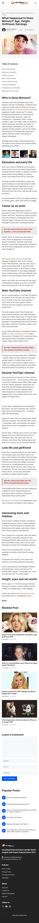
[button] (35, 3)
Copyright (5, 878)
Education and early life (9, 72)
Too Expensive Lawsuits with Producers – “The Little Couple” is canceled (21, 831)
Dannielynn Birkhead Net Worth (18, 804)
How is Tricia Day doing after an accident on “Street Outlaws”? (21, 811)
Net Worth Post (22, 915)
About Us (5, 887)
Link (26, 30)
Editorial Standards (8, 893)
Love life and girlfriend (9, 84)
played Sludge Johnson (13, 259)
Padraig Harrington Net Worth (17, 824)
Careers (4, 896)
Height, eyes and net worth (10, 91)
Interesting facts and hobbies (11, 88)
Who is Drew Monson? (8, 69)
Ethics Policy (6, 869)
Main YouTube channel (9, 78)
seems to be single (12, 500)
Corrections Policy (8, 875)
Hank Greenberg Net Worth (16, 798)
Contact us (5, 890)
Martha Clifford (11, 29)
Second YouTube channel (10, 81)
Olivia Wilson (5, 639)
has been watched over (16, 334)
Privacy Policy (6, 872)
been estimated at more (25, 593)
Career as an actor (7, 75)
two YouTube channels (21, 110)
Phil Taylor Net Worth (14, 817)
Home (3, 13)
